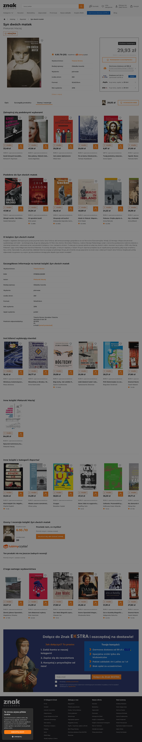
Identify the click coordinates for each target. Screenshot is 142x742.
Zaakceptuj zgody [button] (17, 732)
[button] (17, 736)
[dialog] (17, 724)
